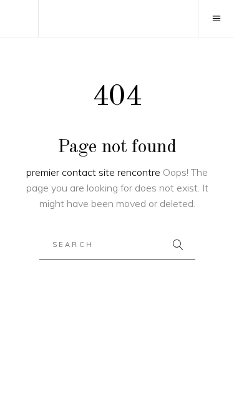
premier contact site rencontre (93, 172)
